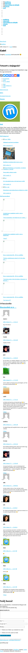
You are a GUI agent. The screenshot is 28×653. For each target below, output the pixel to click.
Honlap (2, 626)
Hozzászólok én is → (8, 307)
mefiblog (8, 2)
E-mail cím (3, 624)
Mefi (4, 84)
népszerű (8, 3)
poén (11, 46)
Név (1, 621)
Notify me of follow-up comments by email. (12, 629)
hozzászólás (4, 610)
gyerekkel (8, 55)
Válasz (4, 327)
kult (4, 8)
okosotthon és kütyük (12, 5)
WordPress (16, 649)
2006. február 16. (10, 485)
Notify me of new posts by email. (10, 632)
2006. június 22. (10, 508)
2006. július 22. (10, 551)
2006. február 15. (7, 85)
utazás (7, 6)
